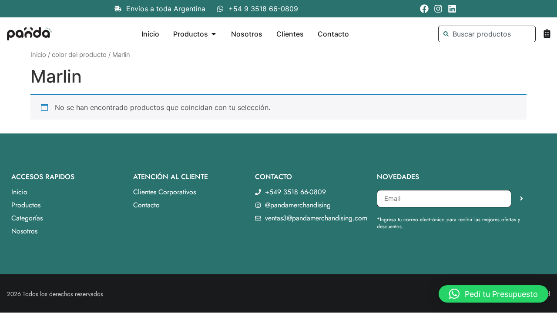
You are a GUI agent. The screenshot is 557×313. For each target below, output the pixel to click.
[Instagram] (438, 8)
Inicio (38, 55)
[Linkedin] (452, 8)
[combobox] (486, 34)
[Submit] (521, 198)
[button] (493, 294)
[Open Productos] (213, 34)
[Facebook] (424, 8)
